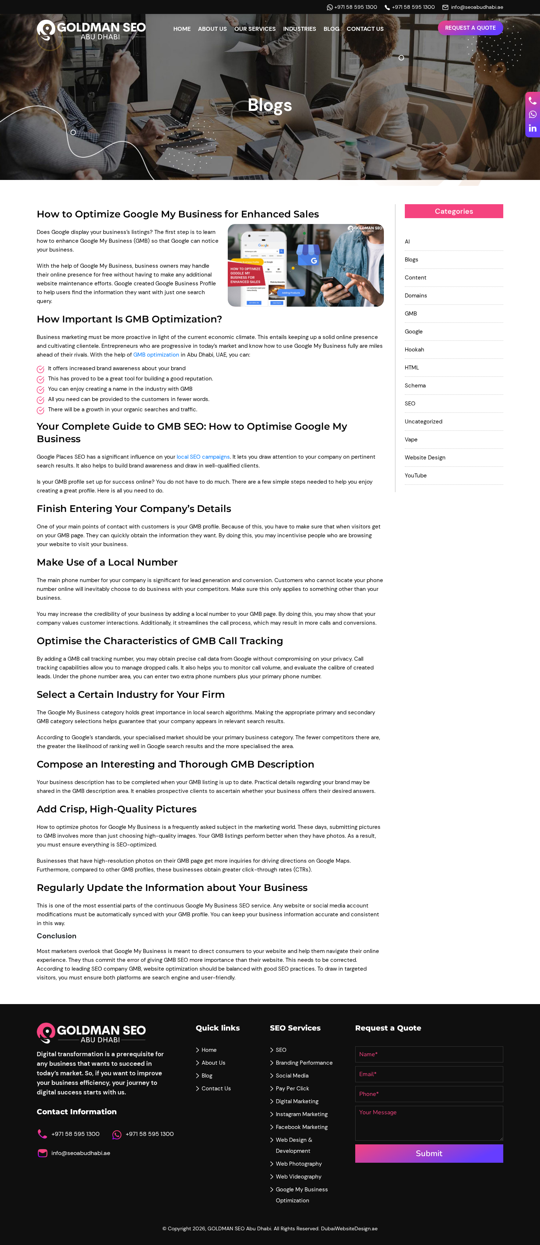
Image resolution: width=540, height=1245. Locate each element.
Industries (299, 29)
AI (407, 241)
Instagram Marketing (302, 1114)
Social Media (292, 1075)
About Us (212, 29)
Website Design (425, 457)
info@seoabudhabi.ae (477, 7)
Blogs (411, 259)
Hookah (414, 349)
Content (415, 277)
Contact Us (365, 29)
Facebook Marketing (302, 1127)
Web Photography (299, 1164)
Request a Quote (470, 28)
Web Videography (298, 1176)
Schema (415, 385)
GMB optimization (156, 354)
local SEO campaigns (203, 457)
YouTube (416, 475)
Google (414, 331)
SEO (410, 403)
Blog (331, 29)
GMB (411, 313)
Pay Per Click (292, 1088)
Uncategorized (423, 421)
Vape (411, 439)
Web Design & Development (294, 1145)
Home (182, 29)
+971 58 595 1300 (355, 7)
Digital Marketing (297, 1101)
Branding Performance (304, 1063)
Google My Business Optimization (302, 1195)
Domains (416, 295)
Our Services (255, 29)
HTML (412, 367)
